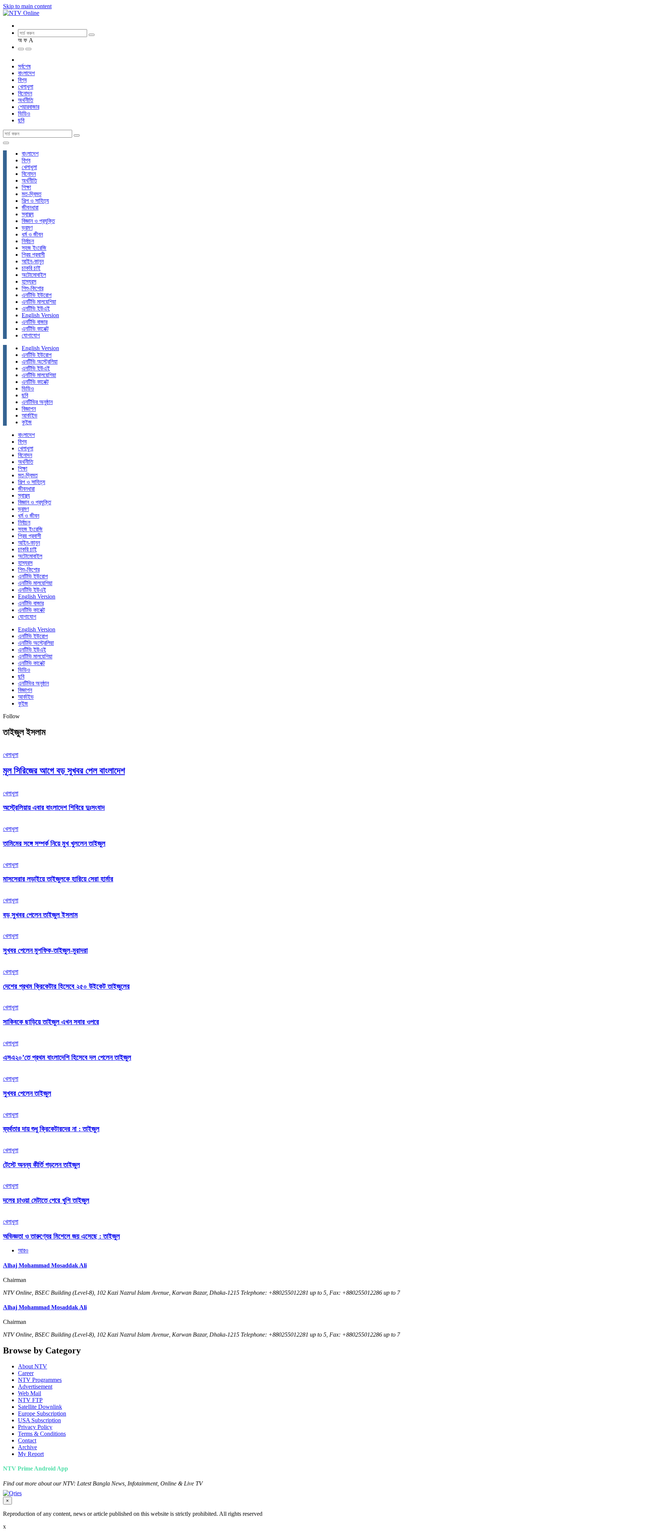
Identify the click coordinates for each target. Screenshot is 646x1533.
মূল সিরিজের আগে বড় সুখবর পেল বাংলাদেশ (64, 770)
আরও (23, 1250)
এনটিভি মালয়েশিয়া (39, 302)
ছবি (21, 120)
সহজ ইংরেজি (34, 248)
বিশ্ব (22, 80)
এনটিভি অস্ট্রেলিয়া (40, 361)
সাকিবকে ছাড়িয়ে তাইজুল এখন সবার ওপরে (51, 1022)
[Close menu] (6, 143)
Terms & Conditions (42, 1434)
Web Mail (29, 1393)
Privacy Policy (35, 1427)
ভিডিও (24, 113)
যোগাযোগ (31, 335)
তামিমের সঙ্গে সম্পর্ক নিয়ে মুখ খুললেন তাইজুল (54, 843)
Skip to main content (27, 6)
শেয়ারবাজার (28, 107)
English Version (40, 315)
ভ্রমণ (27, 227)
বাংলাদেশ (26, 73)
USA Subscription (39, 1420)
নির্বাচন (28, 241)
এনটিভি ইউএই (36, 308)
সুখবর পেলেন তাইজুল (27, 1093)
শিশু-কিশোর (32, 288)
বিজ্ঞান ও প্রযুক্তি (38, 221)
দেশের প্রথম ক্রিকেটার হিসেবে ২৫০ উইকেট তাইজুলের (66, 986)
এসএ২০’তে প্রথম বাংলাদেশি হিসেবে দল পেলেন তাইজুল (67, 1057)
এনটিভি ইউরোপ (37, 295)
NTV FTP (30, 1400)
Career (26, 1373)
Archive (27, 1447)
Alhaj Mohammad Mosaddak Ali (45, 1265)
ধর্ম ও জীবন (32, 234)
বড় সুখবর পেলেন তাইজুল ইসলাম (40, 915)
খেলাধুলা (25, 86)
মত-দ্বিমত (31, 194)
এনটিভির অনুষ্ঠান (37, 402)
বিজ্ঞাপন (29, 409)
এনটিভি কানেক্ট (35, 328)
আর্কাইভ (29, 415)
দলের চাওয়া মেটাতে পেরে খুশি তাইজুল (46, 1200)
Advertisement (35, 1386)
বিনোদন (25, 93)
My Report (31, 1454)
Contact (27, 1440)
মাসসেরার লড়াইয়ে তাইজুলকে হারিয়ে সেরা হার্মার (58, 879)
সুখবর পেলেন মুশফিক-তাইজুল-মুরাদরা (45, 950)
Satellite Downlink (40, 1407)
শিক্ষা (26, 187)
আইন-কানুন (33, 261)
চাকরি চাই (31, 268)
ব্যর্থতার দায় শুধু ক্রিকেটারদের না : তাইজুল (51, 1129)
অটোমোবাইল (34, 275)
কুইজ (27, 422)
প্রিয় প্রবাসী (33, 254)
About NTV (32, 1366)
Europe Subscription (42, 1413)
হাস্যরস (29, 281)
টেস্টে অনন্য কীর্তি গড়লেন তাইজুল (41, 1165)
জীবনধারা (30, 207)
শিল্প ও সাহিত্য (35, 201)
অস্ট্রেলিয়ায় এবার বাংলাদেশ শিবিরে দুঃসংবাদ (54, 807)
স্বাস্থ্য (28, 214)
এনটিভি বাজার (34, 322)
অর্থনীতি (25, 100)
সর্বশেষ (24, 66)
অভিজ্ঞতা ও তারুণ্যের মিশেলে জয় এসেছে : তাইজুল (61, 1236)
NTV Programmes (40, 1380)
